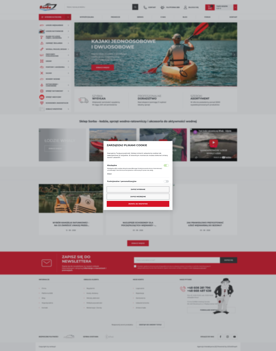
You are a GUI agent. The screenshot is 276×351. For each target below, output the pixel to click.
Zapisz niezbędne (138, 197)
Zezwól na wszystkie (138, 204)
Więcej (109, 173)
